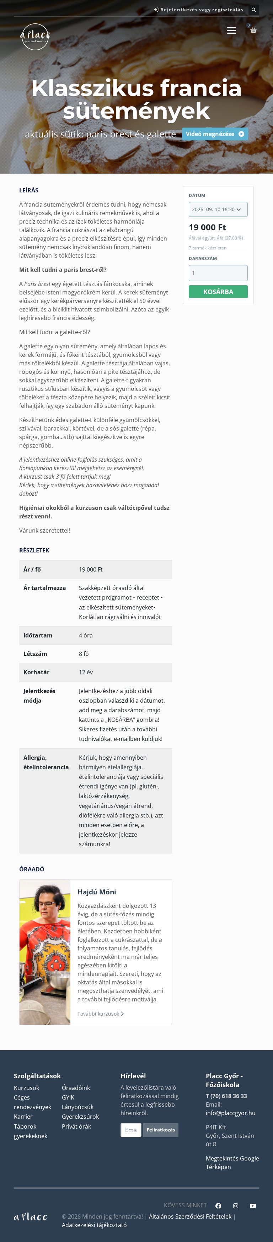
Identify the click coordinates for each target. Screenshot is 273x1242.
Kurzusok (26, 1088)
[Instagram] (235, 1206)
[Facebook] (218, 1206)
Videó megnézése (211, 134)
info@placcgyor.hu (231, 1113)
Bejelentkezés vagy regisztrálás (201, 9)
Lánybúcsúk (77, 1107)
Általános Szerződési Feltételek (190, 1216)
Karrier (23, 1116)
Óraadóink (76, 1088)
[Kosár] (254, 30)
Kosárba (218, 291)
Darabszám (203, 258)
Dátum (197, 195)
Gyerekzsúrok (80, 1116)
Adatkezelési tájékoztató (94, 1225)
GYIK (68, 1097)
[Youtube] (253, 1206)
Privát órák (76, 1126)
